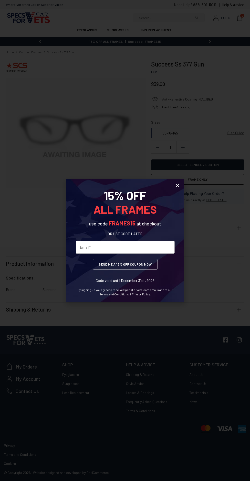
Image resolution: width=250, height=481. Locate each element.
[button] (177, 186)
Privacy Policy (141, 294)
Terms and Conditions (114, 294)
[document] (125, 240)
